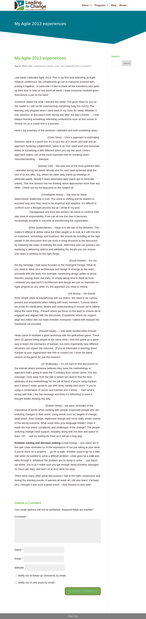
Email (19, 558)
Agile (30, 66)
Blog (113, 5)
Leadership (33, 194)
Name (19, 549)
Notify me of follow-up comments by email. (42, 575)
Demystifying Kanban (28, 364)
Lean (56, 66)
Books (123, 5)
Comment (21, 516)
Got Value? (21, 227)
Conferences (39, 66)
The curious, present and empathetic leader (41, 293)
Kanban (49, 66)
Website (19, 567)
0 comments (85, 66)
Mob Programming (26, 166)
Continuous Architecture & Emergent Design (42, 260)
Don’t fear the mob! (86, 187)
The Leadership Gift (69, 66)
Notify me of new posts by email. (36, 582)
